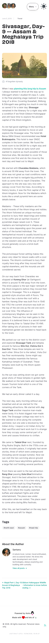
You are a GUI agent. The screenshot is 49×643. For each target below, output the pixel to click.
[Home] (9, 6)
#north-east (9, 528)
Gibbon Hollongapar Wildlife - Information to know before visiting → (34, 585)
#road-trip (33, 528)
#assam (21, 528)
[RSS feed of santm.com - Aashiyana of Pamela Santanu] (45, 625)
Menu (31, 6)
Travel (20, 18)
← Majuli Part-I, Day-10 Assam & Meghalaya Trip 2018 (12, 585)
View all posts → (20, 568)
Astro (28, 613)
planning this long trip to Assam (30, 88)
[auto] (44, 6)
